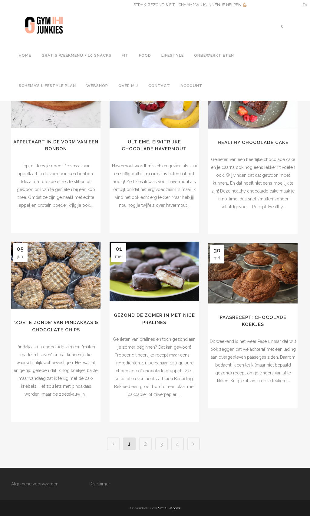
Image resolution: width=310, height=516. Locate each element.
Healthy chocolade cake (253, 142)
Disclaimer (99, 483)
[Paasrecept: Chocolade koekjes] (253, 273)
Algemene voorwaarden (34, 483)
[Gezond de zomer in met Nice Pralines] (154, 271)
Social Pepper (169, 508)
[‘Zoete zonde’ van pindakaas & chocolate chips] (56, 275)
